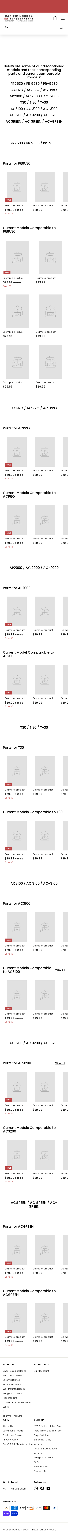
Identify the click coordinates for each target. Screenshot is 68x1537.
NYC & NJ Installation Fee (47, 1426)
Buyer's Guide (41, 1435)
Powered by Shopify (44, 1529)
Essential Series (11, 1379)
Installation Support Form (48, 1430)
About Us (8, 1426)
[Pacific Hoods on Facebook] (42, 1488)
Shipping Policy (42, 1439)
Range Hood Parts (12, 1393)
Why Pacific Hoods (13, 1430)
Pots (5, 1411)
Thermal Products (12, 1415)
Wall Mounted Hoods (14, 1388)
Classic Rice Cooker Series (17, 1402)
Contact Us (40, 1471)
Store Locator (41, 1466)
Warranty (39, 1444)
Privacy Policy (10, 1439)
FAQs (36, 1462)
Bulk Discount (41, 1370)
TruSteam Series (12, 1384)
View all (60, 970)
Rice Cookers (10, 1397)
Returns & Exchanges (45, 1448)
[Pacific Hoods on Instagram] (36, 1488)
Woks (6, 1406)
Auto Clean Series (12, 1375)
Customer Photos (12, 1435)
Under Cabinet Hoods (14, 1370)
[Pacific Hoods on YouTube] (48, 1488)
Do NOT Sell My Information (18, 1444)
